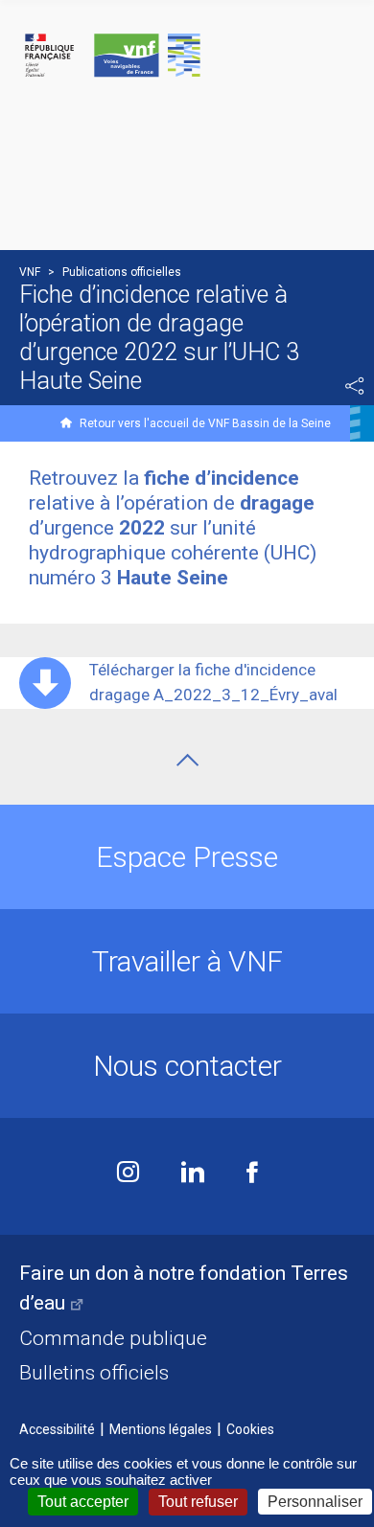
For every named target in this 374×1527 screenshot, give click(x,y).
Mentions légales (160, 1429)
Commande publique (113, 1338)
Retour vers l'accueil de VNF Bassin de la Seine (205, 423)
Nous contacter (187, 1066)
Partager (355, 386)
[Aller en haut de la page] (187, 760)
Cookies (250, 1429)
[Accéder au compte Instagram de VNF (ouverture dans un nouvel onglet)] (128, 1174)
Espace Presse (187, 857)
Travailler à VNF (187, 961)
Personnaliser (315, 1501)
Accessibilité (57, 1429)
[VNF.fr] (187, 56)
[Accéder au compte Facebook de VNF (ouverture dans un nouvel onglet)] (252, 1174)
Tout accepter (83, 1501)
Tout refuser (198, 1501)
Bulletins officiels (94, 1372)
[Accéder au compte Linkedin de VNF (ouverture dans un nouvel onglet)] (192, 1174)
